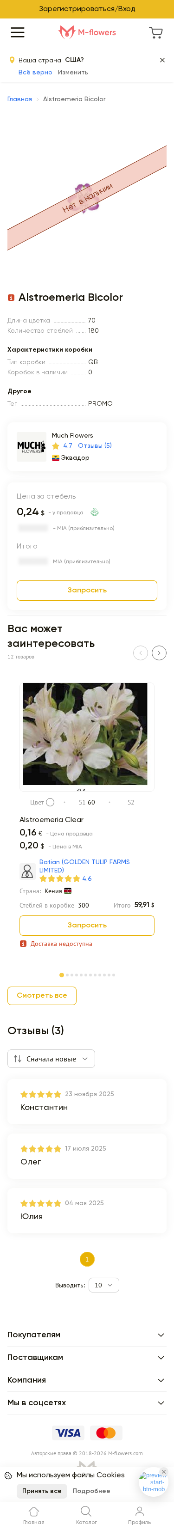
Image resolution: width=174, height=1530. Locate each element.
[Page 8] (95, 974)
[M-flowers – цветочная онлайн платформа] (87, 32)
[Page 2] (67, 974)
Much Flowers (72, 436)
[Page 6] (85, 974)
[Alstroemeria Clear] (87, 789)
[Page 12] (113, 974)
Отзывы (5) (95, 446)
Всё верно (35, 72)
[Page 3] (72, 974)
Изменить (73, 72)
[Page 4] (76, 974)
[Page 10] (104, 974)
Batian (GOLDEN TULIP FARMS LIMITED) (84, 866)
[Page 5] (81, 974)
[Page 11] (109, 974)
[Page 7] (90, 974)
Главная (19, 99)
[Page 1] (61, 973)
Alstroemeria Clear (51, 820)
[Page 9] (99, 974)
